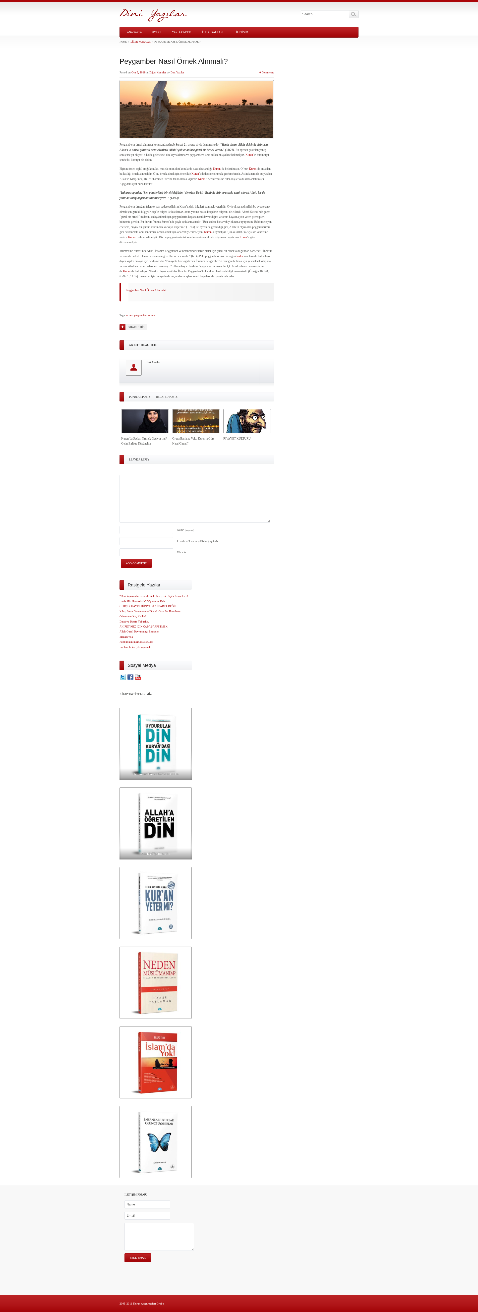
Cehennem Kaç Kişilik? (133, 616)
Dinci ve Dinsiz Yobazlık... (135, 621)
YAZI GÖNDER (181, 32)
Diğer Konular (140, 41)
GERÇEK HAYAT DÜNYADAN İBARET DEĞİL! (149, 606)
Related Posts (167, 396)
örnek (129, 315)
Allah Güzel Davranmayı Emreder (139, 631)
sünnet (152, 315)
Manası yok (126, 636)
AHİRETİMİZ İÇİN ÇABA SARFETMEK (144, 626)
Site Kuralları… (213, 32)
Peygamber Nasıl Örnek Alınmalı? (146, 290)
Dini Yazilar (177, 72)
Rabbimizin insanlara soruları (136, 641)
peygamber (140, 315)
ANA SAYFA (134, 32)
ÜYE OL (157, 32)
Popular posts (139, 396)
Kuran (249, 155)
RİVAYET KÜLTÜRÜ (237, 438)
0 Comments (266, 72)
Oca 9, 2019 (138, 72)
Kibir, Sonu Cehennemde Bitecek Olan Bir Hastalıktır (150, 611)
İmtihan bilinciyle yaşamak (135, 646)
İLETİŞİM (242, 32)
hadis (240, 256)
